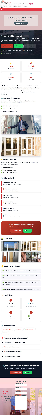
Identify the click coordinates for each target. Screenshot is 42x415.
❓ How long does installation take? (13, 351)
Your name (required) (19, 383)
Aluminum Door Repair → (30, 329)
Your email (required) (19, 387)
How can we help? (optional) (20, 395)
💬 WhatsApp (18, 46)
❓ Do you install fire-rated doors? (12, 347)
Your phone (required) (19, 391)
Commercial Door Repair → (7, 329)
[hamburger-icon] (1, 9)
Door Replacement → (18, 329)
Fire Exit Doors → (6, 332)
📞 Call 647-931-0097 (7, 46)
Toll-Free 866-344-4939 (29, 46)
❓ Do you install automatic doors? (12, 356)
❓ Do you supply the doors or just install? (14, 342)
